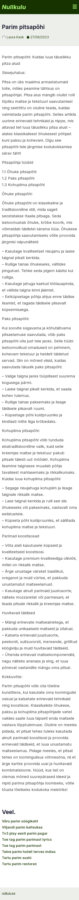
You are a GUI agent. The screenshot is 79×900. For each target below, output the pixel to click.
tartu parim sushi (16, 858)
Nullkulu (14, 7)
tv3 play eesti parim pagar (25, 833)
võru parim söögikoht (20, 821)
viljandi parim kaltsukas (22, 827)
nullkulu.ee (8, 893)
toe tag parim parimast (21, 846)
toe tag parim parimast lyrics (27, 839)
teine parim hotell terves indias (29, 852)
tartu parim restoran (19, 864)
